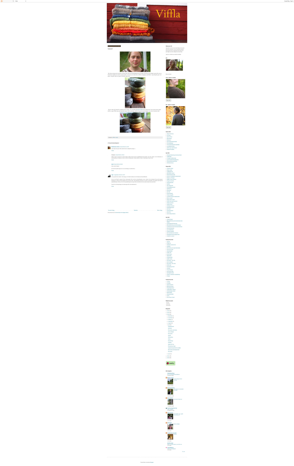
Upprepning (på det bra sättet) (174, 347)
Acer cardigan (170, 262)
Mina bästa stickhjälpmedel (173, 349)
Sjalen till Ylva (171, 344)
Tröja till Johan (170, 168)
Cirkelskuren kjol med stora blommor (174, 226)
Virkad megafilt (170, 195)
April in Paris (169, 136)
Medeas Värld (170, 377)
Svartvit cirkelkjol (170, 231)
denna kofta (139, 109)
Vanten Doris (169, 204)
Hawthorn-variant (170, 236)
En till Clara (169, 254)
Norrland (170, 328)
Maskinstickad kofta (171, 174)
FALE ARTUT (170, 398)
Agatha (168, 184)
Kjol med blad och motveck (172, 232)
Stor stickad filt (170, 185)
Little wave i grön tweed (172, 147)
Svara (112, 150)
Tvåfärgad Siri (170, 171)
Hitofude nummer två (171, 244)
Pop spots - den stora (171, 263)
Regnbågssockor (170, 207)
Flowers (175, 434)
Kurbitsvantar (169, 257)
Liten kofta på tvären (171, 213)
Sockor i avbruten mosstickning (173, 274)
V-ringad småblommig (171, 158)
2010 (168, 357)
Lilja (112, 174)
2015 (168, 310)
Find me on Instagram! (171, 448)
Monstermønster (171, 387)
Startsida (136, 210)
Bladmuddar (169, 292)
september (170, 321)
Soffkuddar (169, 156)
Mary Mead (169, 138)
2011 (168, 356)
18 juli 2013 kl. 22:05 (124, 146)
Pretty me (169, 243)
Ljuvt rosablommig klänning (172, 159)
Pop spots (170, 351)
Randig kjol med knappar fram (173, 234)
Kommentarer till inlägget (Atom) (121, 212)
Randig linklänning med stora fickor (174, 155)
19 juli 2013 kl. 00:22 (120, 154)
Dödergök (169, 422)
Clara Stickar (170, 412)
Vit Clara (169, 135)
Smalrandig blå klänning (172, 223)
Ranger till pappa (170, 149)
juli (169, 324)
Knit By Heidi (170, 443)
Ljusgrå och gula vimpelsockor (173, 196)
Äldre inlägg (159, 210)
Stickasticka (170, 337)
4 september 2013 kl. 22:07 (119, 174)
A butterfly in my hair (171, 433)
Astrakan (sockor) (170, 206)
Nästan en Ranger (171, 177)
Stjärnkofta (169, 255)
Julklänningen (170, 219)
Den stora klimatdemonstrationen (173, 374)
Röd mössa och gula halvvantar (173, 247)
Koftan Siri (169, 252)
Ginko (169, 339)
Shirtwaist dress (170, 162)
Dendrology (170, 340)
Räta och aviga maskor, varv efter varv (174, 444)
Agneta (168, 241)
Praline (168, 276)
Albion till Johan (170, 133)
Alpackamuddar (170, 294)
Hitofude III (169, 188)
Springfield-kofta (170, 272)
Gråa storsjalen (170, 284)
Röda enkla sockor (171, 199)
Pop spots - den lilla (171, 260)
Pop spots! (170, 333)
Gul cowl (169, 209)
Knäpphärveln (171, 326)
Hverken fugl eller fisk (172, 408)
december (170, 315)
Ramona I (169, 140)
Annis (168, 295)
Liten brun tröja (170, 249)
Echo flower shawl (170, 297)
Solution (168, 268)
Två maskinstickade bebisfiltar (173, 144)
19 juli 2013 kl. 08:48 (118, 164)
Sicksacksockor (170, 182)
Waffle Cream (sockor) (171, 179)
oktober (170, 319)
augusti (170, 323)
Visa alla (183, 451)
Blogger (151, 462)
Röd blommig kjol (170, 228)
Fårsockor (169, 190)
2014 (168, 312)
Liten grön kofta (170, 271)
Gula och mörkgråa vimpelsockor (174, 176)
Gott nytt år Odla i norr (178, 399)
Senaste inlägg (111, 210)
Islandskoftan (169, 251)
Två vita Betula (170, 143)
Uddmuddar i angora (171, 289)
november (170, 317)
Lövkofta (168, 283)
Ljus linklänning (170, 229)
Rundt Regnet (170, 193)
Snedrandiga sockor (171, 291)
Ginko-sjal (169, 265)
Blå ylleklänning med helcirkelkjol (174, 225)
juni (169, 353)
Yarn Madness (170, 447)
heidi (112, 164)
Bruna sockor (169, 198)
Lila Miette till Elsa (170, 146)
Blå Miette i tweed (170, 173)
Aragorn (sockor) (170, 180)
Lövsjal (168, 281)
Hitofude (168, 246)
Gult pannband (170, 210)
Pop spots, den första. (172, 330)
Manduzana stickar (115, 146)
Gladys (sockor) (170, 202)
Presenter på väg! (171, 346)
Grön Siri (169, 212)
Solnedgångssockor (171, 187)
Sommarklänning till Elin (172, 161)
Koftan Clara (169, 258)
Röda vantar (169, 170)
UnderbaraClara (170, 373)
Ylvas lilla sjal (170, 269)
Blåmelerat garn (170, 286)
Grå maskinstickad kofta (172, 141)
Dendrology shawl (170, 266)
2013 (168, 314)
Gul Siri (168, 191)
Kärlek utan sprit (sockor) (172, 201)
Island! (169, 335)
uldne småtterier (170, 409)
